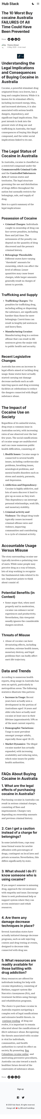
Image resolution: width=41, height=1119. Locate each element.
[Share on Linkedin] (16, 39)
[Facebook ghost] (18, 1097)
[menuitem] (20, 1089)
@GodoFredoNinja (27, 1108)
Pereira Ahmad (13, 45)
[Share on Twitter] (9, 39)
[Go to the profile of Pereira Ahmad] (4, 46)
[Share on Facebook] (12, 39)
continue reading (11, 1020)
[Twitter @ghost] (23, 1097)
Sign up (20, 1089)
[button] (33, 3)
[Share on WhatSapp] (19, 39)
